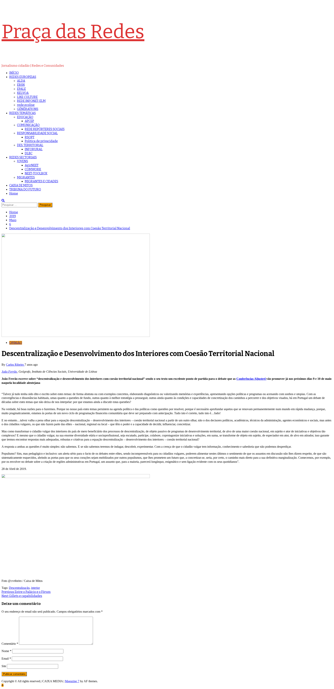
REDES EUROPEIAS (22, 77)
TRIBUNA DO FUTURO (25, 189)
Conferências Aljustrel (251, 378)
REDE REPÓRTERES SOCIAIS (45, 129)
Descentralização (19, 587)
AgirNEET (31, 165)
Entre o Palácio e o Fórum (26, 592)
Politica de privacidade (41, 141)
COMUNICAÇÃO (28, 125)
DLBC (28, 153)
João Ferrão (9, 371)
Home (13, 193)
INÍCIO (14, 73)
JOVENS (22, 161)
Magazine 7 (72, 681)
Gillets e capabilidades (22, 596)
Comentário (10, 643)
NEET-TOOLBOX (36, 173)
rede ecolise (26, 105)
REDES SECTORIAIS (23, 157)
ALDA (21, 81)
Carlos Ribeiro (15, 364)
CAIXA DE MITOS (21, 185)
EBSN (21, 85)
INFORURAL (34, 149)
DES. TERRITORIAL (30, 145)
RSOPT (29, 137)
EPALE (21, 89)
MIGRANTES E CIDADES (41, 181)
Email (6, 658)
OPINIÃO (15, 343)
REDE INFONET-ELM (31, 101)
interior (35, 587)
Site (4, 666)
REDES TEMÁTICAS (22, 113)
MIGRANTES (26, 177)
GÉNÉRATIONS (27, 109)
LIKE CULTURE (27, 97)
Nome (6, 651)
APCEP (29, 121)
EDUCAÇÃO (25, 117)
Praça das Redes (73, 32)
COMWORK (33, 169)
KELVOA (23, 93)
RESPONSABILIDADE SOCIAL (37, 133)
